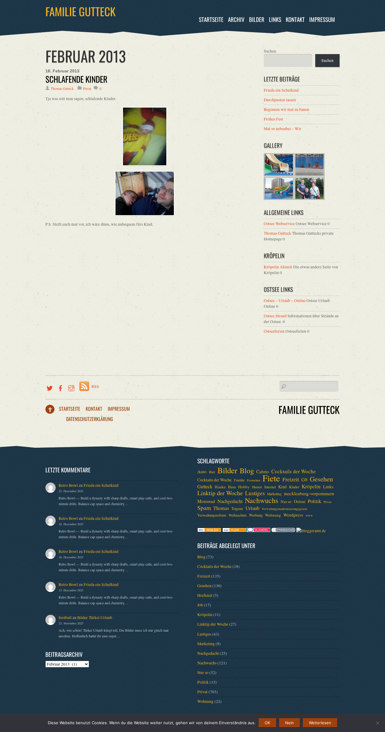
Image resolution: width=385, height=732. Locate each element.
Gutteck (204, 486)
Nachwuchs (261, 500)
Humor (257, 487)
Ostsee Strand (275, 316)
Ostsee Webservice (279, 223)
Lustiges (255, 493)
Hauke (220, 487)
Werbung (256, 515)
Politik (314, 501)
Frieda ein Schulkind (281, 90)
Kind (282, 487)
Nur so (286, 501)
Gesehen (321, 479)
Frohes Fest (273, 119)
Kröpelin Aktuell (278, 267)
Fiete (271, 478)
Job (200, 605)
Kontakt (295, 19)
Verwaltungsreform (211, 515)
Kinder (294, 486)
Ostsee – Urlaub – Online (285, 300)
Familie (239, 480)
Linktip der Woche (220, 493)
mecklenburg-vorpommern (309, 493)
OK (267, 722)
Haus (232, 486)
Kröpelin (311, 486)
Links (275, 19)
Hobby (244, 487)
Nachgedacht (229, 501)
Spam (204, 508)
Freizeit (290, 479)
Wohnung (273, 515)
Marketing (274, 494)
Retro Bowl (68, 485)
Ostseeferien (274, 331)
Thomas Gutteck (62, 88)
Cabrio (262, 471)
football (65, 617)
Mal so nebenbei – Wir (282, 128)
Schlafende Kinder (76, 79)
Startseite (211, 19)
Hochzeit (204, 595)
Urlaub (252, 508)
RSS (95, 386)
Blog (247, 471)
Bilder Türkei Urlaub (94, 617)
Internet (270, 486)
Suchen (270, 51)
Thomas (221, 508)
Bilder (256, 19)
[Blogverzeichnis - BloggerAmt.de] (311, 530)
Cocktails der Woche (293, 471)
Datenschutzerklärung (89, 418)
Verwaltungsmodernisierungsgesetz (284, 509)
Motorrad (206, 501)
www (309, 515)
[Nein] (377, 723)
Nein (289, 722)
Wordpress (293, 515)
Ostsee (299, 501)
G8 (304, 480)
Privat (87, 88)
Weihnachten (238, 515)
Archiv (236, 19)
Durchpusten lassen (280, 99)
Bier (212, 472)
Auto (202, 471)
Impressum (322, 19)
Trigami (237, 508)
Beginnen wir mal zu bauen (286, 109)
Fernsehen (253, 480)
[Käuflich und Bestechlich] (209, 530)
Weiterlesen (320, 722)
